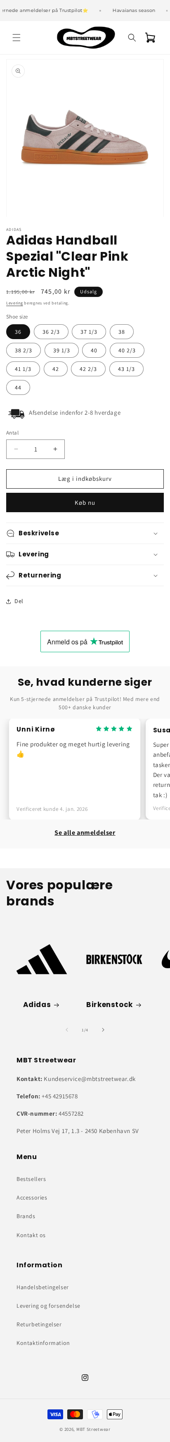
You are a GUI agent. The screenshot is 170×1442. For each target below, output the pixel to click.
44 (18, 387)
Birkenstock (109, 1004)
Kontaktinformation (43, 1343)
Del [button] (19, 601)
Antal (12, 432)
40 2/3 (127, 350)
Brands (26, 1216)
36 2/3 (51, 331)
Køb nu (85, 502)
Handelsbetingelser (43, 1287)
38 (121, 331)
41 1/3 (23, 369)
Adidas (37, 1004)
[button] (16, 38)
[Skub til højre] (103, 1030)
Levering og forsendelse (48, 1305)
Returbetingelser (39, 1324)
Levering (14, 303)
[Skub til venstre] (67, 1030)
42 (55, 369)
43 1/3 (126, 369)
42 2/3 (88, 369)
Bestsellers (31, 1179)
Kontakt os (31, 1235)
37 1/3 (88, 331)
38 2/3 (23, 350)
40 (94, 350)
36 (18, 331)
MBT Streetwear (93, 1429)
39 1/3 (61, 350)
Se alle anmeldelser (84, 832)
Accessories (32, 1197)
